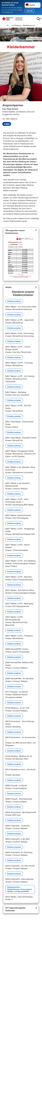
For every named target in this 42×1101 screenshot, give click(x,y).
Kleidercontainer (14, 301)
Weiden (8, 287)
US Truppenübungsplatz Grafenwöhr (15, 909)
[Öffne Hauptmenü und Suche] (39, 19)
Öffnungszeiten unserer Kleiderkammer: (15, 231)
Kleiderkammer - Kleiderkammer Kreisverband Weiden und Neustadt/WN (19, 889)
